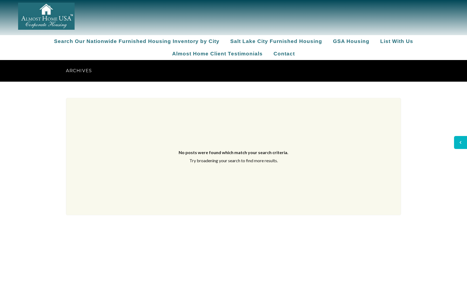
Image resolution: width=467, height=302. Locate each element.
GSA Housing (351, 41)
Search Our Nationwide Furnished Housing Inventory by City (136, 41)
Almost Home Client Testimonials (217, 54)
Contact (284, 54)
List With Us (396, 41)
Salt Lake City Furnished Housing (276, 41)
